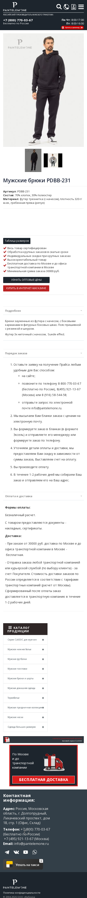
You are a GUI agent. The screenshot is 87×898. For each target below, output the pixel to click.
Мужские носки (15, 717)
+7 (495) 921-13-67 (18, 838)
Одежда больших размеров (21, 726)
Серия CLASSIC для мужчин (22, 639)
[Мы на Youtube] (25, 855)
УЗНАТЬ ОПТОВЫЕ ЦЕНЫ (26, 280)
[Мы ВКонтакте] (16, 855)
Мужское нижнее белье (19, 649)
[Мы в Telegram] (7, 855)
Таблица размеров (17, 241)
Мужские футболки (17, 659)
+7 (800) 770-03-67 (18, 20)
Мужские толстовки (17, 668)
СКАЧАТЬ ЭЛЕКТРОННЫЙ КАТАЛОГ (67, 738)
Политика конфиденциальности (21, 892)
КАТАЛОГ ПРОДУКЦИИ (18, 629)
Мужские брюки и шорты (21, 678)
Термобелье (14, 697)
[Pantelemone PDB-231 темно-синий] (53, 160)
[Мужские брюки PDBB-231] (33, 160)
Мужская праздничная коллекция (25, 707)
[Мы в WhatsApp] (34, 855)
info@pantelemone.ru (31, 843)
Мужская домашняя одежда (21, 688)
